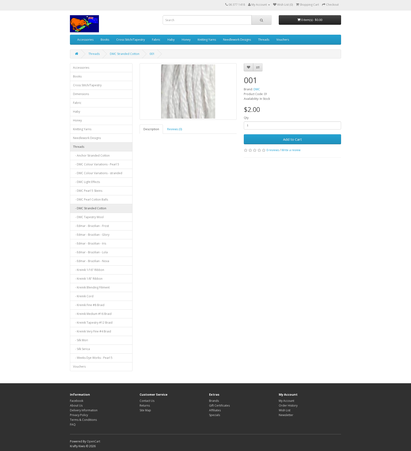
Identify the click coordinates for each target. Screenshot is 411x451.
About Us (76, 405)
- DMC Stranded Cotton (89, 208)
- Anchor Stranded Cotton (91, 156)
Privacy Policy (79, 415)
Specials (214, 415)
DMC (257, 89)
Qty (246, 118)
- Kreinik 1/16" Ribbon (88, 270)
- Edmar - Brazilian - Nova (91, 261)
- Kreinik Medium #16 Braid (92, 314)
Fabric (156, 40)
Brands (214, 401)
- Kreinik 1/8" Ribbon (88, 279)
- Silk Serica (81, 349)
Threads (263, 40)
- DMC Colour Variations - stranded (97, 173)
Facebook (76, 401)
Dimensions (81, 94)
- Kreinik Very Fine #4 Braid (92, 331)
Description (151, 129)
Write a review (290, 150)
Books (105, 40)
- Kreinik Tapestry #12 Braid (93, 323)
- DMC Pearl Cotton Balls (90, 199)
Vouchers (282, 40)
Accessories (85, 40)
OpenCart (93, 441)
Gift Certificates (219, 405)
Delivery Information (84, 410)
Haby (171, 40)
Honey (186, 40)
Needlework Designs (237, 40)
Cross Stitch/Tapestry (130, 40)
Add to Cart (292, 139)
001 (152, 54)
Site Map (145, 410)
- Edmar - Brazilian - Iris (89, 243)
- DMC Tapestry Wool (88, 217)
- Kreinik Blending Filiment (91, 287)
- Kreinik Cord (83, 296)
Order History (288, 405)
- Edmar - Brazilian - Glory (91, 235)
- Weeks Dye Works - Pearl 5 (93, 358)
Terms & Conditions (83, 420)
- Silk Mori (80, 340)
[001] (188, 91)
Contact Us (147, 401)
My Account (286, 401)
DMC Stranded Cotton (124, 54)
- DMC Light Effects (86, 182)
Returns (145, 405)
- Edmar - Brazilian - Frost (91, 226)
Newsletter (286, 415)
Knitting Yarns (207, 40)
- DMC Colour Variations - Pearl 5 (96, 164)
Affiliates (215, 410)
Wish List (284, 410)
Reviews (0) (174, 129)
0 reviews (272, 150)
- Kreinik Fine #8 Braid (88, 305)
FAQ (73, 424)
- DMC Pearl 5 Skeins (87, 191)
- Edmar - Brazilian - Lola (90, 252)
